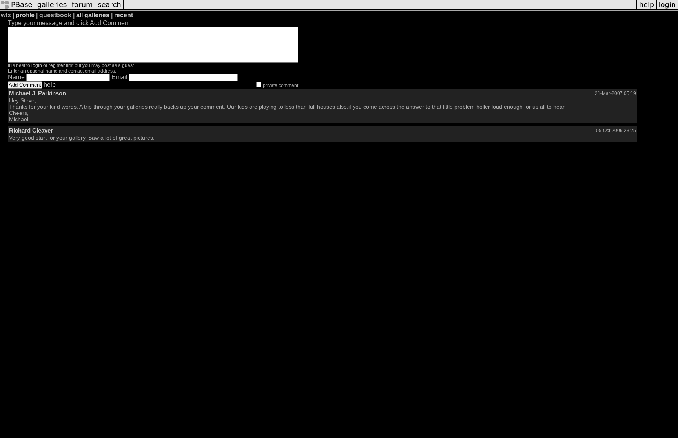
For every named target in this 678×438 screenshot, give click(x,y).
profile (25, 15)
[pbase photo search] (109, 8)
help (50, 84)
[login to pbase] (667, 8)
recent (123, 15)
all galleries (92, 15)
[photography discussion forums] (82, 8)
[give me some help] (646, 8)
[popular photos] (380, 8)
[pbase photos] (17, 8)
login (36, 65)
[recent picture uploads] (52, 8)
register (57, 65)
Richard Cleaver (31, 130)
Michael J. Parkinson (37, 93)
